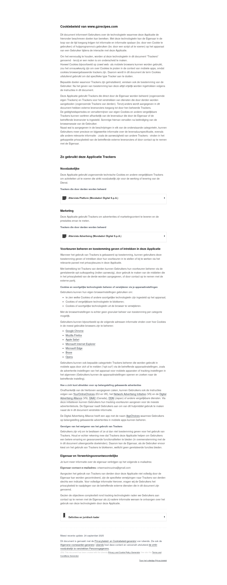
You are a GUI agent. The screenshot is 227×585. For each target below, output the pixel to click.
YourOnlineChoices (84, 394)
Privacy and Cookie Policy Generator (124, 552)
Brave (69, 352)
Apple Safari (72, 339)
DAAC (92, 398)
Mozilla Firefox (74, 335)
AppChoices (133, 416)
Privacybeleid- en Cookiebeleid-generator (115, 541)
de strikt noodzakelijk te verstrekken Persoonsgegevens (108, 546)
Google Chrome (75, 331)
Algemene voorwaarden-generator (77, 544)
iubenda (100, 544)
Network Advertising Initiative (130, 394)
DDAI (111, 398)
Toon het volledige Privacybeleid (153, 561)
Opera (69, 357)
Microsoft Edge (74, 348)
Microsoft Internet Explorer (80, 344)
